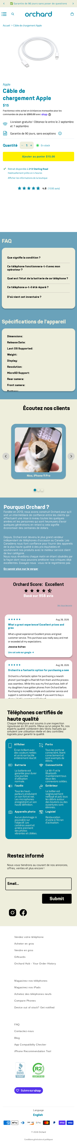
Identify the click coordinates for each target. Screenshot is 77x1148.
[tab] (35, 490)
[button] (38, 451)
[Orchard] (38, 14)
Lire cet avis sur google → (21, 652)
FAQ (17, 1024)
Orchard (42, 1132)
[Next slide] (71, 456)
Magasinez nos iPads (27, 987)
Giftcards (19, 956)
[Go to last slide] (5, 456)
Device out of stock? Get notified (34, 1007)
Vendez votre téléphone (29, 936)
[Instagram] (12, 912)
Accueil (6, 25)
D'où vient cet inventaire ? (24, 297)
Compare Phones (25, 1000)
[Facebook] (23, 912)
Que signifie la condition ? (23, 257)
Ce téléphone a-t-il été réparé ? (28, 287)
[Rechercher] (13, 14)
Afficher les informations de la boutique (27, 178)
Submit (57, 898)
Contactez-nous (24, 1031)
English (38, 1115)
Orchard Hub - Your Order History (35, 963)
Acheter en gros (24, 943)
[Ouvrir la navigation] (4, 14)
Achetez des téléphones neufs (33, 994)
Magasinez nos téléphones (30, 980)
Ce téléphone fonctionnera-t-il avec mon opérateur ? (33, 268)
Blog (17, 1037)
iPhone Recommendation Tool (32, 1051)
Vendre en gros (23, 950)
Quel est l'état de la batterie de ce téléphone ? (37, 278)
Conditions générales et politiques (38, 1139)
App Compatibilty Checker (30, 1044)
